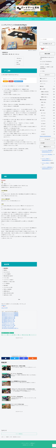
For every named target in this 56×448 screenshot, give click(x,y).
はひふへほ (48, 126)
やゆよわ (48, 131)
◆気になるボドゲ (47, 78)
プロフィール (47, 83)
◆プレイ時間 (47, 89)
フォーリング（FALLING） (47, 150)
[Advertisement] (19, 162)
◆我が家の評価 (47, 99)
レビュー (20, 334)
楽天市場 (11, 81)
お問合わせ (32, 443)
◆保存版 (47, 86)
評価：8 (48, 105)
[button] (54, 39)
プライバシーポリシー (25, 443)
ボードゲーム (4, 334)
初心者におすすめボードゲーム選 (8, 325)
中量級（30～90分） (48, 94)
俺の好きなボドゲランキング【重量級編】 (10, 315)
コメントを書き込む (19, 433)
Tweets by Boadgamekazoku (45, 136)
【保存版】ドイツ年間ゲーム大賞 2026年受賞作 (46, 67)
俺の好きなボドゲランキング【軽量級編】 (10, 312)
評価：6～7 (48, 107)
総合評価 (18, 64)
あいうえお (48, 113)
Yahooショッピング (18, 81)
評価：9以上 (48, 102)
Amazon (5, 81)
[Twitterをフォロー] (14, 358)
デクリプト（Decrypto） (45, 64)
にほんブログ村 (4, 307)
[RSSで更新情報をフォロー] (32, 358)
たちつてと (48, 120)
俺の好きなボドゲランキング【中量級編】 (10, 314)
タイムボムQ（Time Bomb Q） (46, 61)
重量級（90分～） (48, 97)
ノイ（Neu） (42, 71)
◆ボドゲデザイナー (47, 81)
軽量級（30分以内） (5, 332)
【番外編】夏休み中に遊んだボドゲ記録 (47, 58)
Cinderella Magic (25, 334)
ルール (16, 334)
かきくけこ (48, 115)
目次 (18, 58)
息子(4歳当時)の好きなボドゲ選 (8, 317)
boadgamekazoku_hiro (46, 151)
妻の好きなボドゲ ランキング (8, 322)
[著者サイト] (5, 358)
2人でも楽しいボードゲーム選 (8, 326)
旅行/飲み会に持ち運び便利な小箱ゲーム (10, 328)
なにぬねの (48, 123)
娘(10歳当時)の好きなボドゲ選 (8, 321)
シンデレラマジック (33, 334)
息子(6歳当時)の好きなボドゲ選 (8, 318)
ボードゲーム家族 (10, 334)
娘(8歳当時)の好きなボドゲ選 (8, 319)
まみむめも (48, 128)
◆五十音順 (47, 110)
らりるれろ (48, 134)
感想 (17, 62)
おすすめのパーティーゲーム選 (8, 324)
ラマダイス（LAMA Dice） (47, 167)
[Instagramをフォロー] (23, 358)
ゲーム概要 (19, 60)
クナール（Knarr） (45, 158)
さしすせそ (12, 332)
